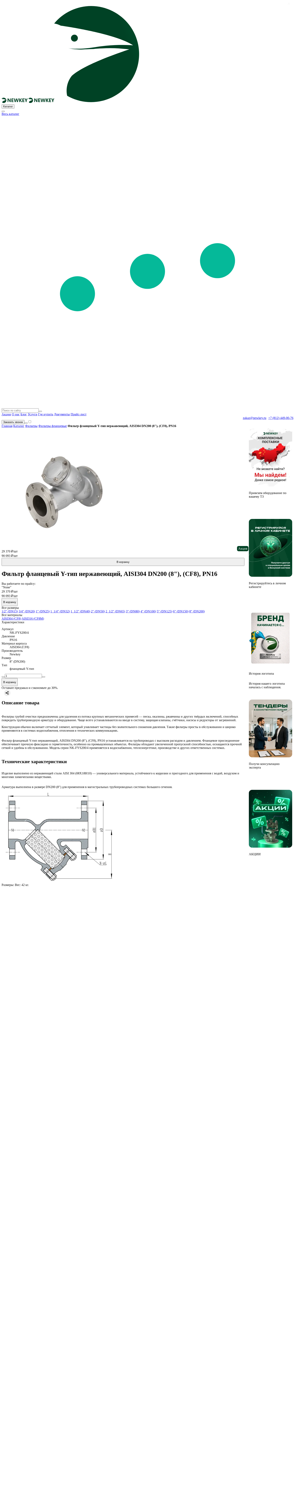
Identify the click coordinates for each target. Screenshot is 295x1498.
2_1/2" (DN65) (115, 611)
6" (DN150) (180, 611)
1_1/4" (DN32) (60, 611)
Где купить (45, 414)
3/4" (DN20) (27, 611)
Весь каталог (10, 114)
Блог (23, 414)
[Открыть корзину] (26, 423)
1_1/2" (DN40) (80, 611)
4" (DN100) (148, 611)
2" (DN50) (98, 611)
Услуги (32, 414)
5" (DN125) (164, 611)
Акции (6, 414)
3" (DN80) (133, 611)
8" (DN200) (197, 611)
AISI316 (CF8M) (33, 618)
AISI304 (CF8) (11, 618)
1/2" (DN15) (10, 611)
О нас (16, 414)
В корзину (123, 561)
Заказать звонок (13, 422)
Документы (62, 414)
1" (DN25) (43, 611)
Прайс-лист (78, 414)
